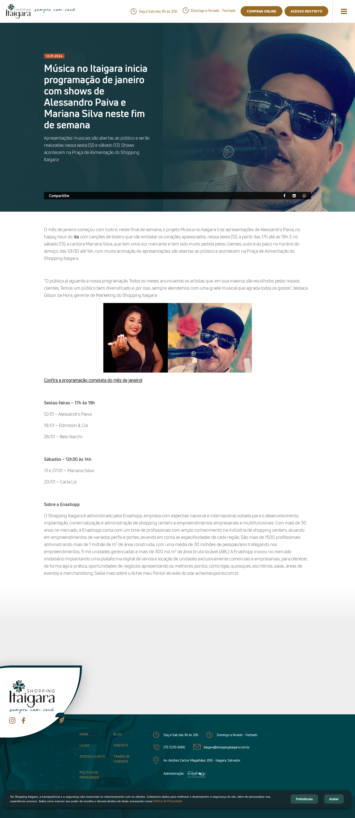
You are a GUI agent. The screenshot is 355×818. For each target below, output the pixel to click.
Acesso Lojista (92, 756)
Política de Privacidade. (168, 801)
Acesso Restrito (306, 11)
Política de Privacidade (89, 775)
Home (84, 734)
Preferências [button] (304, 799)
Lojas (84, 745)
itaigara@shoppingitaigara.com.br (227, 747)
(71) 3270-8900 (174, 747)
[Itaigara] (18, 11)
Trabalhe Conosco (121, 759)
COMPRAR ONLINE (261, 11)
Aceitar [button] (334, 799)
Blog (117, 734)
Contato (120, 745)
